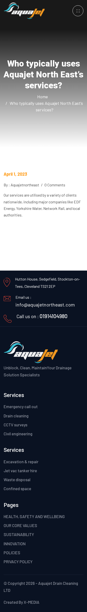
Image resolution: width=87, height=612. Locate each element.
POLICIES (12, 552)
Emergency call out (21, 406)
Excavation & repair (21, 461)
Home (43, 96)
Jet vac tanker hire (20, 470)
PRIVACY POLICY (18, 561)
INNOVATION (15, 543)
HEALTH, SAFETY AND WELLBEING (34, 516)
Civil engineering (18, 433)
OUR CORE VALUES (20, 525)
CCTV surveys (15, 424)
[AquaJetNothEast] (24, 10)
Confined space (17, 488)
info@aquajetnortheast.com (45, 304)
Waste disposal (17, 479)
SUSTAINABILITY (19, 534)
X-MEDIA (31, 602)
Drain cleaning (16, 415)
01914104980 (53, 316)
